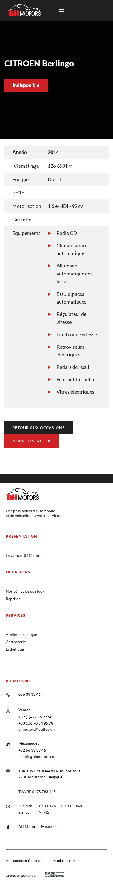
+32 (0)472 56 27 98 (35, 717)
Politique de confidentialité (25, 861)
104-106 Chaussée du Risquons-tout (49, 770)
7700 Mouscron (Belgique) (40, 777)
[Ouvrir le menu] (61, 10)
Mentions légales (64, 861)
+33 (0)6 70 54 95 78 (35, 723)
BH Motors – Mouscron (38, 826)
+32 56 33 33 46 (32, 750)
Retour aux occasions (38, 427)
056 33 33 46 (29, 694)
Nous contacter (31, 441)
